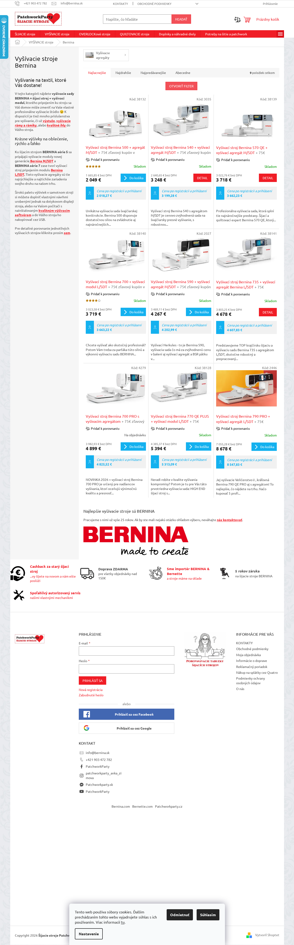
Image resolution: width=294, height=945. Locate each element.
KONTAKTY (120, 4)
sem (67, 233)
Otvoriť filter (181, 86)
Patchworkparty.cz (168, 806)
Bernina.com (121, 806)
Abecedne (182, 72)
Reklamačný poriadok (251, 666)
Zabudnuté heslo (91, 695)
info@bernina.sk (97, 752)
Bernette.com (142, 806)
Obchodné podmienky (154, 4)
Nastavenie (89, 933)
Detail (202, 178)
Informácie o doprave (251, 660)
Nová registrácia (90, 689)
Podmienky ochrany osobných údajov (250, 680)
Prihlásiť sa (92, 680)
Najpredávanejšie (153, 72)
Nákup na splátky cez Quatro (257, 672)
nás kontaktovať (229, 520)
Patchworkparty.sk (99, 784)
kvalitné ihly (56, 125)
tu (123, 922)
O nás (240, 689)
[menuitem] (25, 34)
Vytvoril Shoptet (267, 935)
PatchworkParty (97, 766)
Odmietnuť (179, 914)
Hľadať (181, 19)
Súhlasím (208, 914)
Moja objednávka (248, 655)
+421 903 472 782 (99, 759)
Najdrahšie (123, 72)
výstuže (49, 121)
